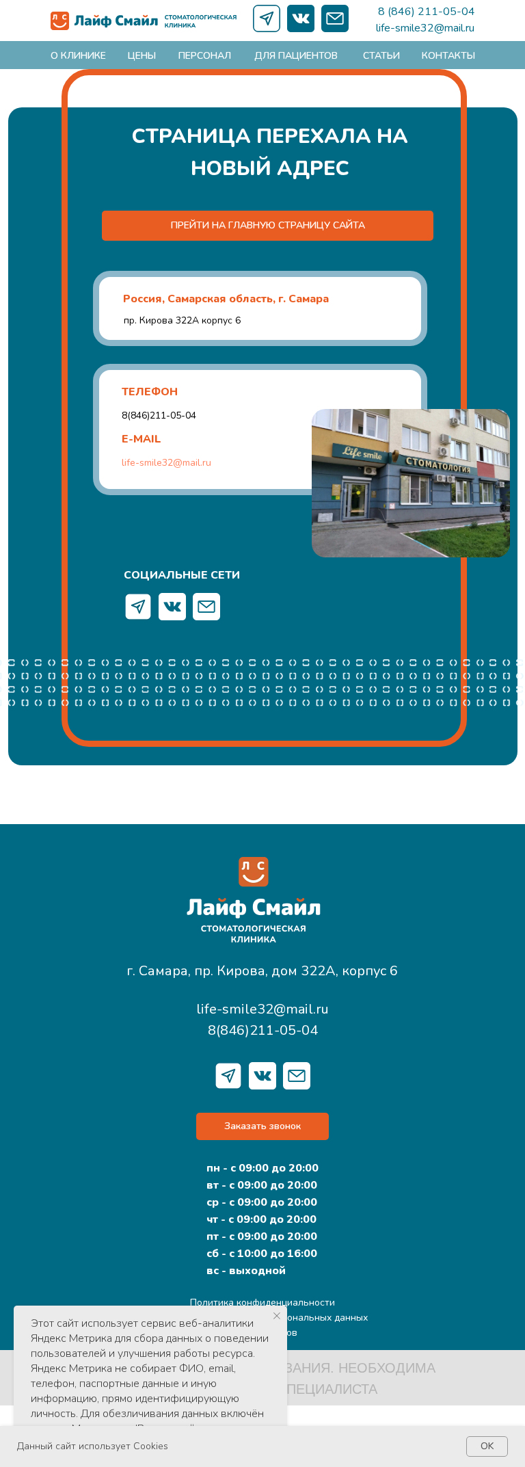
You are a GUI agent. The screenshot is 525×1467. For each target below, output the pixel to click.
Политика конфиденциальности (262, 1302)
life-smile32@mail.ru (425, 28)
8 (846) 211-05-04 (426, 11)
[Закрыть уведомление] (277, 1316)
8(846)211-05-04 (159, 415)
